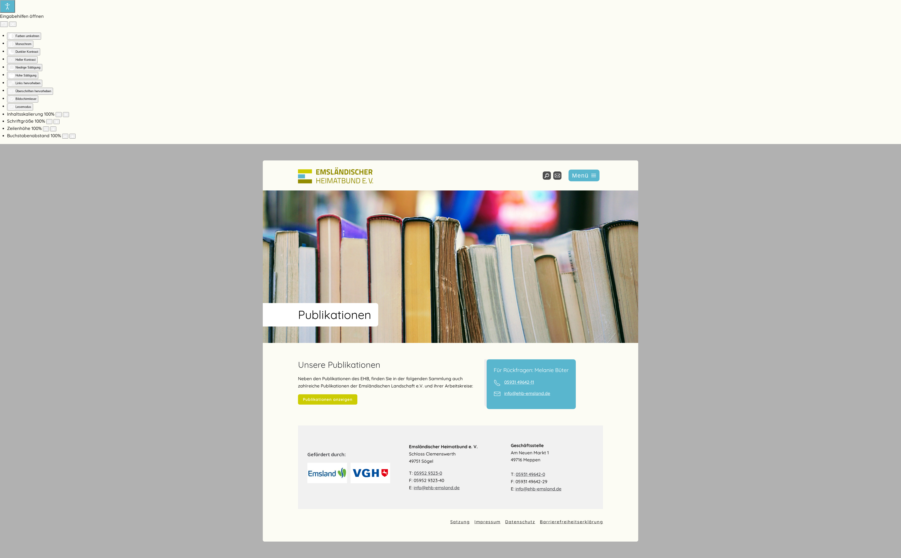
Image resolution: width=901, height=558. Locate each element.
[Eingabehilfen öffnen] (7, 6)
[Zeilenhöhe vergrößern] (53, 128)
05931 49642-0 (530, 474)
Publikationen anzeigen (327, 399)
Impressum (487, 521)
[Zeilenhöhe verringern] (46, 128)
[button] (584, 175)
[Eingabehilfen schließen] (12, 24)
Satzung (460, 521)
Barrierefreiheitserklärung (571, 521)
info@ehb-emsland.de (527, 393)
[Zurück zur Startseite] (335, 175)
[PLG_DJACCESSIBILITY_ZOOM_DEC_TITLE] (59, 114)
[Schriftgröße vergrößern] (56, 121)
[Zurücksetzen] (4, 24)
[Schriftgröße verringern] (49, 121)
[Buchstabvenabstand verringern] (65, 136)
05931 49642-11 (519, 382)
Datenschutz (520, 521)
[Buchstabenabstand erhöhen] (72, 136)
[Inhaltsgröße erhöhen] (66, 114)
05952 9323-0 (428, 473)
